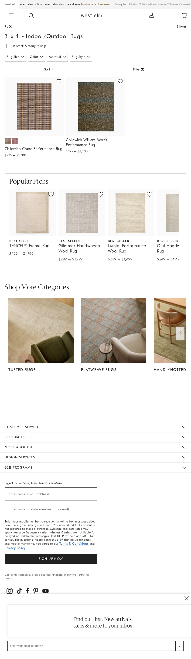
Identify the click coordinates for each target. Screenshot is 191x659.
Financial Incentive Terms (68, 574)
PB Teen (143, 4)
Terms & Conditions (74, 544)
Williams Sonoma (157, 4)
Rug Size (13, 57)
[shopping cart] (184, 15)
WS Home (172, 4)
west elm (11, 4)
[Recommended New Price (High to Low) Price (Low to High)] (49, 71)
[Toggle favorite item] (51, 194)
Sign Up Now (51, 559)
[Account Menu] (152, 15)
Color (34, 57)
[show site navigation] (11, 15)
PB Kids (133, 4)
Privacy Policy (15, 548)
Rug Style (78, 57)
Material (55, 57)
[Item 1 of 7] (34, 106)
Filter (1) (138, 69)
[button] (31, 15)
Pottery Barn (121, 4)
